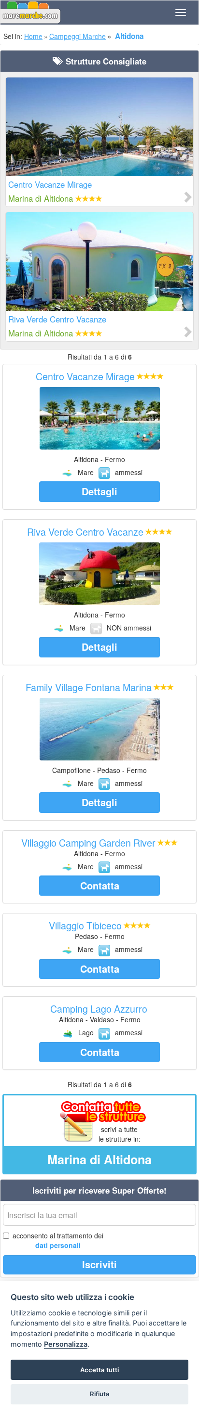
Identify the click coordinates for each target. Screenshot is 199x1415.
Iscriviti (99, 1264)
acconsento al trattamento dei (58, 1240)
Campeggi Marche (77, 36)
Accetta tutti (99, 1370)
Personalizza (65, 1344)
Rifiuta (100, 1394)
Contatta (99, 885)
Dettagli (99, 491)
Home (33, 36)
